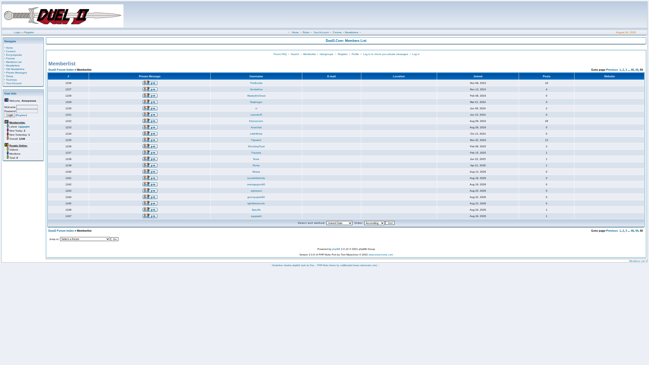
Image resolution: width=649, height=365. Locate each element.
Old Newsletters (15, 69)
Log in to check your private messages (385, 54)
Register (29, 32)
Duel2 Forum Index (61, 69)
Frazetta (256, 152)
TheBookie (256, 83)
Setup (9, 76)
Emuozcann (256, 121)
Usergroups (326, 54)
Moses (256, 171)
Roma (256, 165)
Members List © (638, 261)
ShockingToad (256, 146)
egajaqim (256, 216)
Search (295, 54)
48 (632, 69)
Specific (256, 209)
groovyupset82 (256, 197)
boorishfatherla (256, 178)
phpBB (336, 249)
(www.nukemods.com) (365, 265)
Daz (312, 265)
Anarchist (256, 127)
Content (10, 51)
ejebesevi (256, 190)
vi (256, 108)
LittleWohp (256, 133)
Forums (337, 32)
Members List (14, 62)
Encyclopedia (14, 54)
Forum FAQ (280, 54)
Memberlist (309, 54)
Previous (612, 69)
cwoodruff (256, 114)
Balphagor (256, 102)
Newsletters (351, 32)
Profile (355, 54)
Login (17, 32)
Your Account (321, 32)
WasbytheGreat (256, 95)
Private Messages (16, 72)
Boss (256, 159)
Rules (306, 32)
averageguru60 (256, 184)
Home (295, 32)
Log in (416, 54)
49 (636, 69)
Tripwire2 (256, 140)
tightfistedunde (256, 203)
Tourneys (11, 79)
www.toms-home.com (381, 254)
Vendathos (256, 89)
